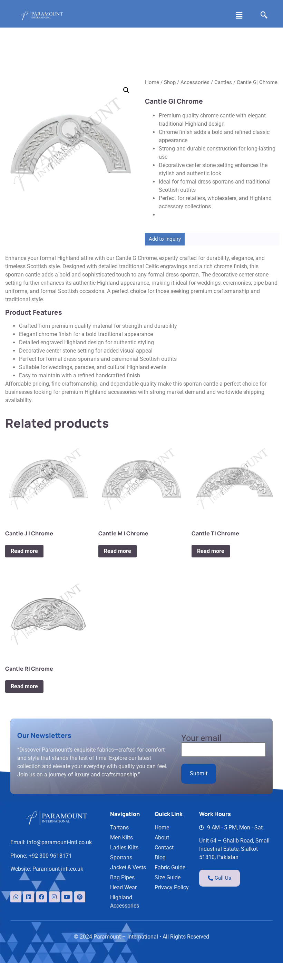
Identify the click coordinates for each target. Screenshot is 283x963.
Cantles (223, 82)
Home (152, 82)
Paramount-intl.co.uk (57, 869)
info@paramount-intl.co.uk (59, 842)
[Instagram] (54, 896)
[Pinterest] (79, 896)
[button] (239, 15)
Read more (24, 551)
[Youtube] (66, 896)
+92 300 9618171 (50, 855)
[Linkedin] (28, 896)
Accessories (194, 82)
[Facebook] (41, 896)
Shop (170, 82)
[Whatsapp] (15, 896)
